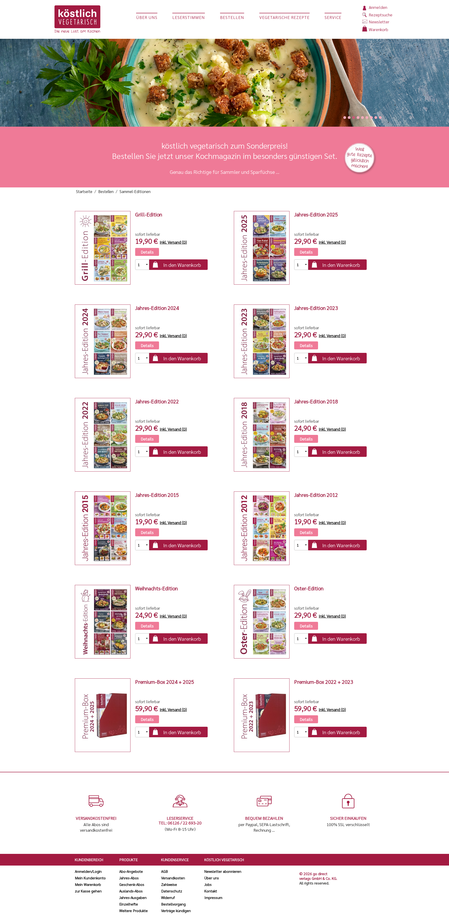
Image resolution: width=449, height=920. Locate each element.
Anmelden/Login (88, 871)
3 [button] (353, 117)
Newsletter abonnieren (222, 871)
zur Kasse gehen (88, 890)
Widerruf (168, 897)
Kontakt (210, 890)
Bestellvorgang (173, 904)
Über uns (211, 877)
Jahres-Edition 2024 (157, 307)
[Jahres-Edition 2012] (262, 528)
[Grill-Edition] (102, 248)
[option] (224, 81)
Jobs (208, 884)
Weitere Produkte (133, 910)
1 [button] (344, 117)
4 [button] (358, 117)
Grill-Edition (148, 214)
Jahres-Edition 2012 (316, 494)
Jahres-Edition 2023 (316, 307)
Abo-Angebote (131, 871)
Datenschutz (171, 890)
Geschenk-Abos (131, 884)
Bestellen (106, 191)
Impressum (213, 897)
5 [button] (362, 117)
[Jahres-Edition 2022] (102, 435)
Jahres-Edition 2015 (157, 494)
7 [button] (371, 117)
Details (147, 251)
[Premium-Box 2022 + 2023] (262, 715)
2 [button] (349, 117)
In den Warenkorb (182, 264)
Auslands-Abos (131, 890)
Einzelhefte (128, 904)
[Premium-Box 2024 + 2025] (102, 715)
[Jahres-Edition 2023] (262, 341)
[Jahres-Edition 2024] (102, 341)
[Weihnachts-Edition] (102, 622)
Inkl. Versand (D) (173, 242)
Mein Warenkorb (88, 884)
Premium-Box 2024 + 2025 (164, 681)
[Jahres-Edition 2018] (262, 435)
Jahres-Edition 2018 (316, 401)
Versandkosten (173, 877)
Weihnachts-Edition (156, 588)
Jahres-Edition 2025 (316, 214)
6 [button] (367, 117)
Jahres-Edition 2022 (157, 401)
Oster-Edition (308, 588)
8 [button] (375, 117)
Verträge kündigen (176, 910)
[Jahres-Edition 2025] (262, 248)
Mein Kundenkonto (90, 877)
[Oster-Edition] (262, 622)
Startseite (84, 191)
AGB (164, 871)
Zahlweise (169, 884)
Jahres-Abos (129, 877)
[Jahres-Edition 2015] (102, 528)
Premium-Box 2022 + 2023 (323, 681)
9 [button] (380, 117)
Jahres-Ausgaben (133, 897)
